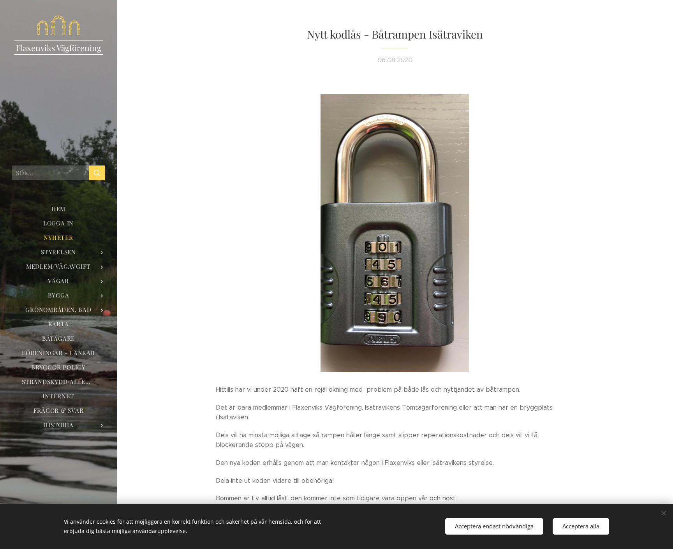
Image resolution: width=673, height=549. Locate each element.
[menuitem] (58, 208)
